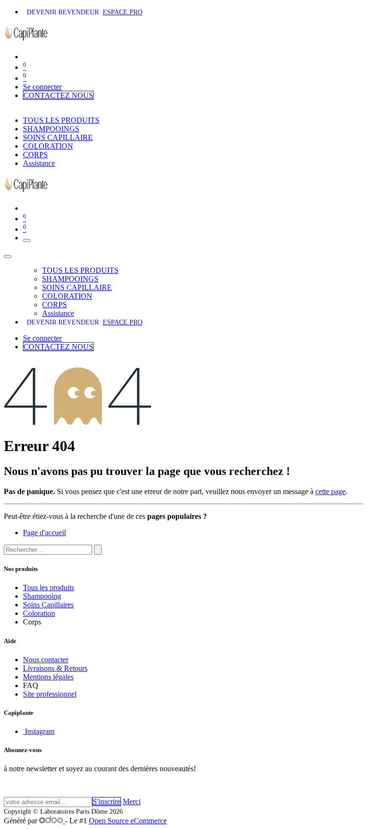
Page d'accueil (44, 532)
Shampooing (42, 596)
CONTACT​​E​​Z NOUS (58, 95)
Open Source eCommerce (128, 821)
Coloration (39, 613)
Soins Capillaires (48, 605)
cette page (330, 491)
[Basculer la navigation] (27, 240)
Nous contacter (45, 660)
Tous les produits (48, 587)
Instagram (38, 731)
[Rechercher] (98, 550)
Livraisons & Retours (55, 668)
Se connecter (42, 87)
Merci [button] (131, 801)
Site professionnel (49, 694)
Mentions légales (48, 677)
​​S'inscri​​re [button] (106, 801)
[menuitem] (61, 120)
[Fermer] (7, 256)
